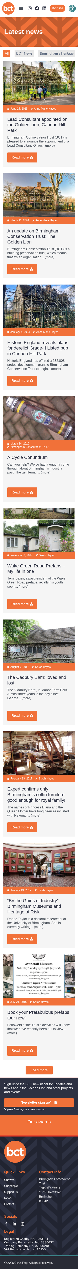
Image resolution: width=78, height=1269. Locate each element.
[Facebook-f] (6, 1224)
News (7, 1198)
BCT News (24, 53)
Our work (9, 1180)
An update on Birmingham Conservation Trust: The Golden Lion (33, 236)
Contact (9, 1204)
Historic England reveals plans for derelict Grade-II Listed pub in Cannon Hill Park (37, 348)
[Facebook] (37, 8)
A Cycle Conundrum (27, 457)
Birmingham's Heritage (57, 53)
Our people (11, 1186)
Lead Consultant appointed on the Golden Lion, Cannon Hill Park (37, 125)
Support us (10, 1192)
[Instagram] (30, 8)
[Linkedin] (44, 8)
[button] (21, 8)
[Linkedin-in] (14, 1224)
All (7, 53)
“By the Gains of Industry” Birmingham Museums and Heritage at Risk (34, 906)
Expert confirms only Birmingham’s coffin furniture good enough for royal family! (36, 794)
